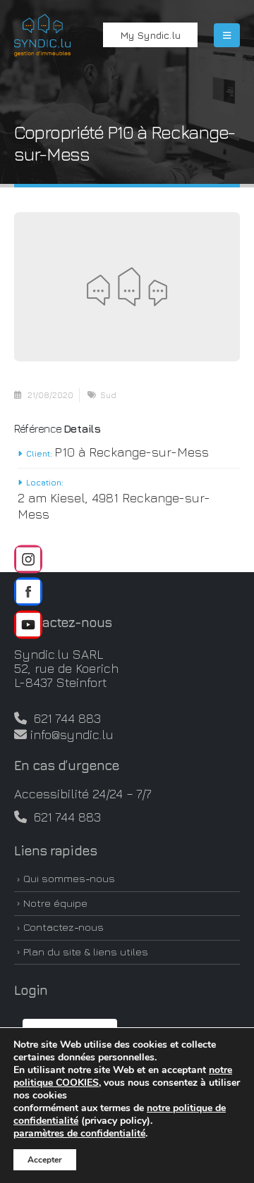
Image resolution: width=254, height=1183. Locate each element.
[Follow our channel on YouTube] (28, 624)
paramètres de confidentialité (79, 1133)
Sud (108, 395)
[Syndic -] (42, 35)
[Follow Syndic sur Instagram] (28, 559)
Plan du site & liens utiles (85, 952)
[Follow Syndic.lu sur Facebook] (28, 592)
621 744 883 (64, 718)
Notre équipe (55, 903)
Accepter (45, 1159)
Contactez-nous (63, 927)
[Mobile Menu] (227, 35)
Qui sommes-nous (69, 878)
